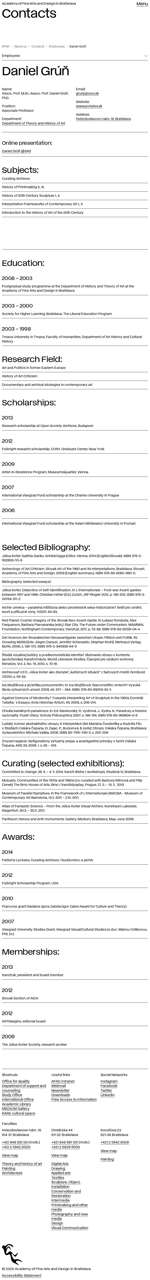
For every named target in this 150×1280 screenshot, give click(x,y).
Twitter (106, 1090)
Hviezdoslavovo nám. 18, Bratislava (103, 119)
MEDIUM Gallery (15, 1108)
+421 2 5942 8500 (16, 1147)
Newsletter (60, 1090)
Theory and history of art (22, 1164)
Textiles (57, 1177)
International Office (18, 1099)
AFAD (6, 46)
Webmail (58, 1086)
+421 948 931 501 (15, 1142)
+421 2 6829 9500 (65, 1147)
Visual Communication (69, 1228)
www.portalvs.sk (89, 106)
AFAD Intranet (62, 1081)
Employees (57, 46)
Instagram (109, 1081)
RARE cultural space (18, 1113)
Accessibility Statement (21, 1275)
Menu (142, 4)
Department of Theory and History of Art (33, 123)
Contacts (37, 46)
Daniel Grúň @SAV (16, 151)
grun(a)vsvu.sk (87, 93)
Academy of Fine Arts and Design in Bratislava (39, 3)
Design (57, 1223)
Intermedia (60, 1200)
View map (10, 1155)
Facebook (109, 1086)
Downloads (60, 1095)
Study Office (12, 1095)
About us (20, 46)
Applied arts (61, 1173)
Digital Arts (60, 1164)
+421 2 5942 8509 (115, 1142)
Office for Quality (16, 1081)
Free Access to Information (74, 1099)
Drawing (58, 1168)
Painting (8, 1168)
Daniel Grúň (77, 46)
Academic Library (16, 1104)
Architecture (12, 1173)
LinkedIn (108, 1095)
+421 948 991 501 (64, 1142)
